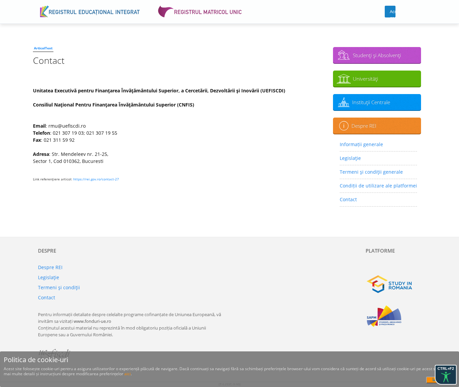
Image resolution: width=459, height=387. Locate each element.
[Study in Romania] (393, 284)
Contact (348, 199)
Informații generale (361, 144)
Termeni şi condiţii (59, 287)
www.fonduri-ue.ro (92, 321)
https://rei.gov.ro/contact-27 (96, 179)
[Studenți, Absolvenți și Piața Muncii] (393, 316)
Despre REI (363, 125)
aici (127, 374)
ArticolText (43, 48)
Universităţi (365, 78)
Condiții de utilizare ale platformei (378, 185)
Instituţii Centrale (371, 102)
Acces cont (392, 12)
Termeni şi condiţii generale (371, 172)
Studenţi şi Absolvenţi (377, 55)
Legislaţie (350, 158)
